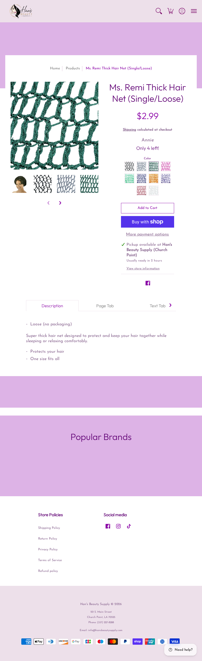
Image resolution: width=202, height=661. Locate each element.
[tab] (52, 305)
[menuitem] (159, 11)
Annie (148, 140)
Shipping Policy (49, 528)
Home (55, 68)
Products (73, 68)
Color (147, 158)
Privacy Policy (48, 549)
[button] (159, 11)
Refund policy (48, 571)
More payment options (147, 234)
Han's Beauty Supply (95, 604)
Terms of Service (50, 560)
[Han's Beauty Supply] (21, 11)
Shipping (129, 129)
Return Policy (47, 538)
